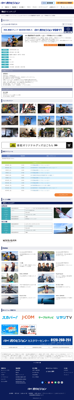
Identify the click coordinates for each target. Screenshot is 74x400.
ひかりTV (3, 379)
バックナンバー (63, 195)
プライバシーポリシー (48, 393)
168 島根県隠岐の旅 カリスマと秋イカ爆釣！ (40, 185)
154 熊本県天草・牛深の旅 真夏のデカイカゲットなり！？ (43, 167)
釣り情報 (35, 368)
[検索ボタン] (61, 7)
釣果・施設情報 (36, 370)
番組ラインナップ (10, 15)
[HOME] (2, 7)
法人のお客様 (4, 381)
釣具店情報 (35, 374)
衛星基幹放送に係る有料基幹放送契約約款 (61, 347)
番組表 (17, 372)
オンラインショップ (68, 372)
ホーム (2, 15)
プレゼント (66, 374)
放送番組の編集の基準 (13, 347)
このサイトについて (59, 393)
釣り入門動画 (36, 377)
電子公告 (17, 393)
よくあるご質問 (50, 371)
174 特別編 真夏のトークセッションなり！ (40, 165)
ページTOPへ (36, 362)
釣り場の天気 (36, 372)
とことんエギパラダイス (21, 15)
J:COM (2, 374)
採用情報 (31, 393)
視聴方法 (3, 368)
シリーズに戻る (68, 24)
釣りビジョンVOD (5, 370)
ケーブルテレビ (4, 377)
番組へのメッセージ (51, 44)
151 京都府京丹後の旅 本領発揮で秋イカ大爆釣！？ (42, 175)
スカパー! (3, 372)
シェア (69, 44)
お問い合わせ (38, 393)
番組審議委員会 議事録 (37, 347)
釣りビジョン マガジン (52, 368)
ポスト (62, 45)
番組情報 (18, 368)
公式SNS (66, 370)
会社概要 (11, 393)
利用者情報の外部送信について (36, 395)
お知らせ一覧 (24, 393)
